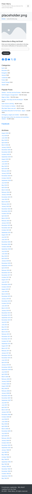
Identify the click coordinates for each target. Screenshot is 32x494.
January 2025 (5, 173)
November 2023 (6, 197)
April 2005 (4, 435)
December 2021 (6, 225)
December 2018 (6, 263)
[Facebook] (3, 59)
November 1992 (6, 471)
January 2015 (5, 298)
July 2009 (4, 372)
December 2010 (6, 355)
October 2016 (5, 287)
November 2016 (6, 284)
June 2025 (4, 164)
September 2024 (6, 180)
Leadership (5, 77)
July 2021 (4, 237)
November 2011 (6, 338)
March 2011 (5, 348)
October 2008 (5, 383)
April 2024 (4, 187)
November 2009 (6, 367)
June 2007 (4, 405)
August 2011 (5, 346)
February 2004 (6, 438)
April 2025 (4, 168)
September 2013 (6, 317)
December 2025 (6, 149)
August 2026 (5, 133)
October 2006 (5, 416)
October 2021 (5, 230)
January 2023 (5, 206)
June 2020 (4, 253)
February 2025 (6, 171)
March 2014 (5, 308)
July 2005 (4, 433)
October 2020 (5, 246)
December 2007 (6, 395)
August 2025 (5, 159)
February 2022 (5, 220)
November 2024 (6, 175)
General (4, 75)
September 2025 (6, 156)
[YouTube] (9, 59)
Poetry (3, 80)
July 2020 (4, 251)
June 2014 (4, 305)
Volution (4, 84)
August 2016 (5, 289)
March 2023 (5, 201)
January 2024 (5, 194)
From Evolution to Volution (8, 106)
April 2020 (4, 258)
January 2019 (5, 260)
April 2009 (4, 374)
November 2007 (6, 398)
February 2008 (6, 391)
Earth (3, 68)
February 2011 (5, 350)
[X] (12, 59)
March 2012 (5, 331)
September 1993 (6, 461)
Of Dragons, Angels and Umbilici (10, 114)
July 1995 (4, 452)
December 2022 (6, 208)
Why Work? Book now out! (9, 108)
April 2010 (4, 362)
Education (4, 70)
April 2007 (4, 407)
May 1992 (4, 478)
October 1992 (5, 473)
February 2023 (6, 204)
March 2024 (5, 190)
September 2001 (6, 447)
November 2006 (6, 414)
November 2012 (6, 320)
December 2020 (6, 242)
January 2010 (5, 364)
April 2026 (4, 142)
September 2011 (6, 343)
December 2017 (6, 272)
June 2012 (4, 324)
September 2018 (6, 265)
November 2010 (6, 357)
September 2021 (6, 232)
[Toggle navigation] (28, 6)
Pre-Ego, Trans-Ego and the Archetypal (12, 99)
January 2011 (5, 353)
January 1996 (5, 450)
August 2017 (5, 279)
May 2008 (4, 388)
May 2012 (4, 327)
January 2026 (5, 147)
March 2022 (5, 218)
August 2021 (5, 234)
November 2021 (6, 227)
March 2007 (5, 409)
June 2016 (4, 291)
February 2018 (5, 270)
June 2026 (4, 138)
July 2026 (4, 135)
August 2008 (5, 386)
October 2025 (5, 154)
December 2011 (6, 336)
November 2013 (6, 315)
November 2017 (6, 275)
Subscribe (6, 53)
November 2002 (6, 445)
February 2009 (6, 379)
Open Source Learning (8, 103)
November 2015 (6, 296)
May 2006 (4, 424)
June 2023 (4, 199)
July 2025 (4, 161)
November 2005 (6, 431)
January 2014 (5, 310)
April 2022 (4, 216)
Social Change (5, 82)
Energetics (4, 73)
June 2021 (4, 239)
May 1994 (4, 459)
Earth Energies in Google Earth (10, 94)
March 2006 (5, 428)
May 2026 (4, 140)
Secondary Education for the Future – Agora (13, 110)
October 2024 (5, 178)
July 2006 (4, 419)
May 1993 (4, 464)
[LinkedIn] (6, 59)
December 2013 (6, 312)
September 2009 (6, 369)
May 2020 (4, 256)
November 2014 (6, 301)
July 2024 (4, 182)
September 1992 (6, 476)
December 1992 (6, 469)
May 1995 (4, 454)
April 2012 (4, 329)
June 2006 (4, 421)
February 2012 (5, 334)
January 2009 (5, 381)
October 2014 (5, 303)
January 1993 (5, 466)
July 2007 (4, 402)
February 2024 (6, 192)
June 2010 (4, 360)
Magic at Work (5, 97)
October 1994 (5, 457)
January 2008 (5, 393)
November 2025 (6, 152)
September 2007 (6, 400)
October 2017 (5, 277)
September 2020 (6, 249)
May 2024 (4, 185)
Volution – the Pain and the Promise (11, 92)
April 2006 (4, 426)
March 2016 (5, 294)
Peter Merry (6, 4)
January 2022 (5, 223)
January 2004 (5, 440)
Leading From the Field (9, 489)
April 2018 (4, 268)
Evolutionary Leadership (9, 487)
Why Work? (21, 487)
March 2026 (5, 145)
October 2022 (5, 213)
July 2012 (4, 322)
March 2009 (5, 376)
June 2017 (4, 282)
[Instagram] (14, 59)
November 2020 (6, 244)
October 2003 (5, 442)
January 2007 (5, 412)
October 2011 (5, 341)
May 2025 (4, 166)
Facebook (5, 124)
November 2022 (6, 211)
